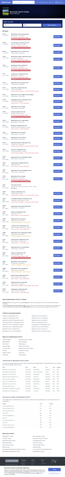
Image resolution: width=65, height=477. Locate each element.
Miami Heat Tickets (7, 442)
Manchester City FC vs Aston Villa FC (40, 326)
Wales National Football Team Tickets (11, 451)
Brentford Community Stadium (26, 348)
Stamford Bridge (22, 341)
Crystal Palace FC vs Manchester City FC (41, 324)
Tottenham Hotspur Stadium (25, 339)
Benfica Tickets (6, 447)
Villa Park (5, 350)
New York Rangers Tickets (39, 436)
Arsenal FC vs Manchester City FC (39, 322)
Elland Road (5, 354)
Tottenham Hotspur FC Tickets (40, 438)
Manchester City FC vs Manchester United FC (13, 324)
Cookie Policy (34, 472)
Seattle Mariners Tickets (38, 451)
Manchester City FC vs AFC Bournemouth (41, 331)
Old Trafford (5, 344)
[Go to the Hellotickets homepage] (6, 2)
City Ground (21, 352)
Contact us (43, 463)
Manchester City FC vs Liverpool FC (40, 318)
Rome (32, 463)
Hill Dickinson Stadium (24, 350)
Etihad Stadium (22, 344)
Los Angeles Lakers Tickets (39, 440)
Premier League (6, 7)
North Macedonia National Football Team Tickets (14, 449)
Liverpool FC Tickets (37, 442)
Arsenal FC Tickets (7, 438)
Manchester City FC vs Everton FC (39, 329)
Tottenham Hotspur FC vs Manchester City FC (13, 322)
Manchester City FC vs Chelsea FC (40, 320)
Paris (32, 465)
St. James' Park (6, 348)
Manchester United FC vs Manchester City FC (13, 320)
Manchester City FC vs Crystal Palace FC (12, 331)
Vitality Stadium (22, 354)
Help (42, 462)
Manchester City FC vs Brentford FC (11, 329)
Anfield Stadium (6, 341)
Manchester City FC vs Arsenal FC (39, 315)
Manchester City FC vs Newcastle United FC (13, 326)
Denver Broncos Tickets (8, 445)
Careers (23, 463)
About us (23, 462)
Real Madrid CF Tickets (8, 436)
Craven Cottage (6, 346)
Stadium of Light (6, 352)
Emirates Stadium (7, 339)
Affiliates (23, 465)
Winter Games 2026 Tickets (9, 440)
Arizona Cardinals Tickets (38, 445)
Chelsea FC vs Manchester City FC (10, 315)
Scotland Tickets (37, 447)
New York (33, 462)
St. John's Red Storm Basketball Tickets (42, 449)
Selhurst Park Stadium (24, 346)
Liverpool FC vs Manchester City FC (11, 318)
